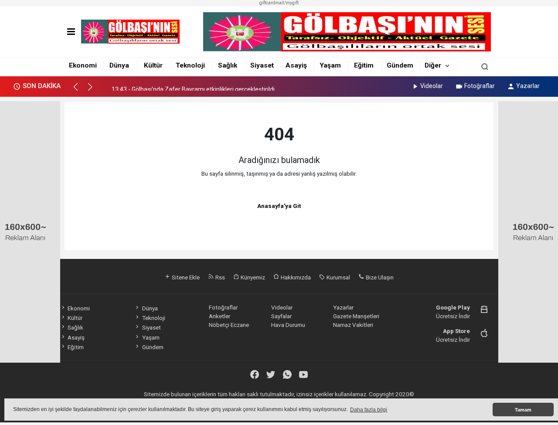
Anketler (219, 316)
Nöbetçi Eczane (229, 324)
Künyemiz (252, 277)
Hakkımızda (295, 277)
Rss (219, 277)
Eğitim (364, 65)
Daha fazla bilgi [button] (368, 410)
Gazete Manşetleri (356, 316)
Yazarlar (528, 85)
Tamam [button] (523, 409)
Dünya (119, 65)
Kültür (153, 65)
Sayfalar (281, 316)
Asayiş (296, 65)
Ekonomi (83, 65)
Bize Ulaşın (379, 277)
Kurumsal (337, 277)
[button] (79, 90)
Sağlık (227, 65)
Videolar (431, 85)
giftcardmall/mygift (279, 2)
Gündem (400, 65)
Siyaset (262, 65)
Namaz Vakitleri (353, 324)
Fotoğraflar (479, 85)
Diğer (433, 65)
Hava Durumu (288, 324)
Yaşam (330, 65)
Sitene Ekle (185, 277)
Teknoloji (190, 65)
